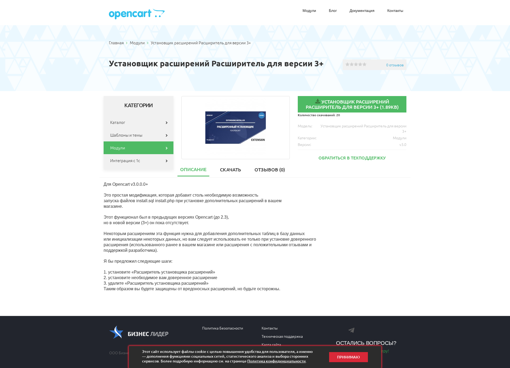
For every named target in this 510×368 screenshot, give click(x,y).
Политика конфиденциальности (276, 360)
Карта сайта (271, 344)
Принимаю (348, 357)
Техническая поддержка (282, 336)
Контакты (395, 10)
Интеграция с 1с (125, 160)
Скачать (230, 169)
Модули (309, 10)
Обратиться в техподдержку (352, 157)
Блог (333, 10)
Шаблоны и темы (126, 135)
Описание (193, 169)
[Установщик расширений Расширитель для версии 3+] (235, 127)
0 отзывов (395, 64)
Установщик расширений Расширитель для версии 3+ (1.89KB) (352, 104)
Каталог (117, 122)
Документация (362, 10)
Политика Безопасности (222, 328)
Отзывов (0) (269, 169)
